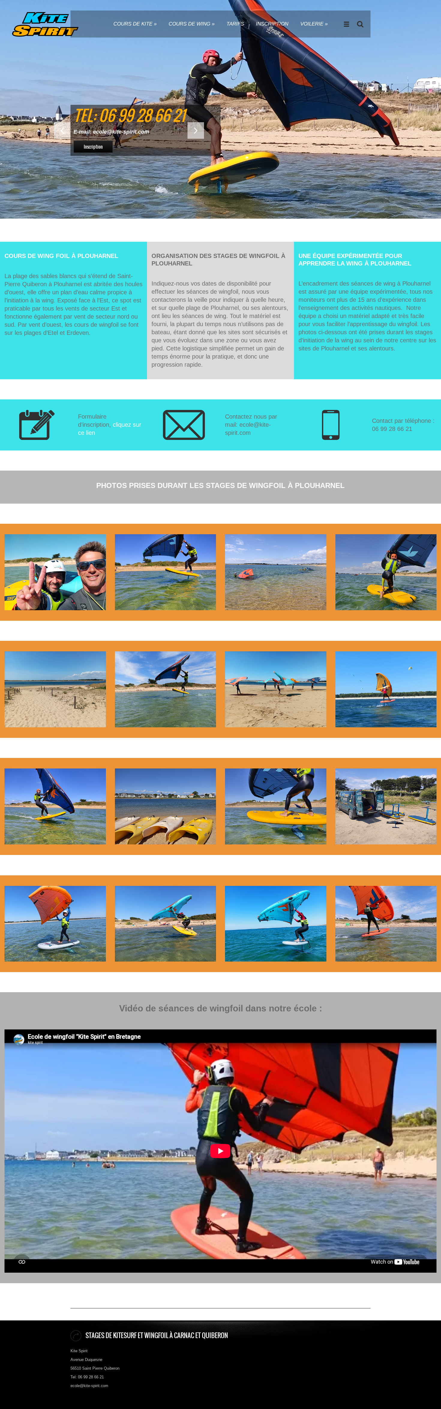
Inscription (272, 24)
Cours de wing (191, 24)
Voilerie (314, 24)
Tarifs (235, 24)
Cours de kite (135, 24)
